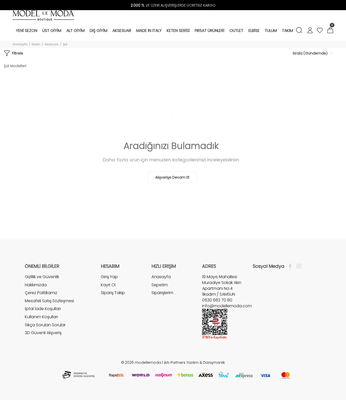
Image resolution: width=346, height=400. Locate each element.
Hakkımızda (36, 285)
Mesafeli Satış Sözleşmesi (49, 301)
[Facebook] (291, 266)
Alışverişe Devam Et (172, 177)
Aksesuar (52, 44)
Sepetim (159, 285)
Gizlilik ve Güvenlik (42, 277)
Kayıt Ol (108, 285)
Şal (65, 44)
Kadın (36, 44)
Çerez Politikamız (41, 293)
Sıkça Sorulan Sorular (45, 325)
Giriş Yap (109, 277)
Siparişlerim (162, 293)
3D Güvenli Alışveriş (43, 333)
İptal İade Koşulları (43, 309)
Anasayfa (20, 44)
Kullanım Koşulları (41, 317)
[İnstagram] (297, 266)
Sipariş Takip (113, 293)
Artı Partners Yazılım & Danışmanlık (194, 362)
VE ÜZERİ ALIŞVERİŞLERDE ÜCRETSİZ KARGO (173, 5)
